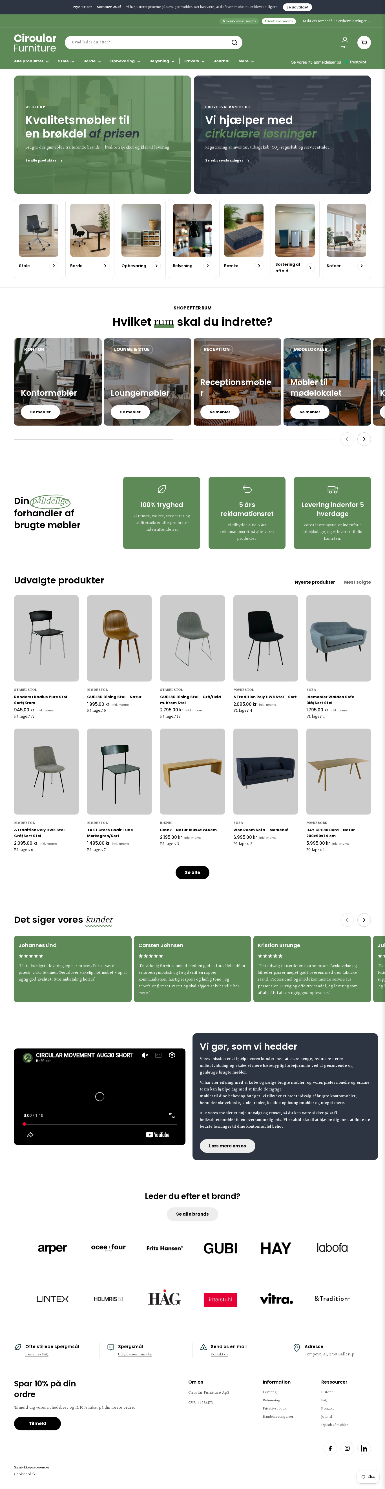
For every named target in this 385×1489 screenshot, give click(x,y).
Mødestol (97, 690)
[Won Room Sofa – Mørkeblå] (265, 772)
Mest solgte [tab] (357, 582)
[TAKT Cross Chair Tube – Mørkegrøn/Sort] (119, 772)
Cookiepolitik (25, 1474)
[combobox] (153, 42)
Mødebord (317, 823)
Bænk (166, 823)
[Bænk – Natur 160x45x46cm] (192, 772)
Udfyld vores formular (135, 1354)
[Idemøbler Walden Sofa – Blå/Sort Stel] (338, 638)
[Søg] (234, 42)
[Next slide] (364, 439)
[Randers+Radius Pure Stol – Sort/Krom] (46, 638)
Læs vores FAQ (36, 1354)
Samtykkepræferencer (31, 1467)
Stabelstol (25, 690)
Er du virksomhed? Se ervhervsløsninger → (337, 21)
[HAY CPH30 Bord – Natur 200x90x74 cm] (338, 772)
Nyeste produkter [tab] (315, 582)
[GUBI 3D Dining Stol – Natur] (119, 638)
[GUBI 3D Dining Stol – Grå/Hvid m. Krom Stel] (192, 638)
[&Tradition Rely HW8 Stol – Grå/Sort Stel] (46, 772)
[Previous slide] (347, 439)
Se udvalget (297, 7)
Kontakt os (219, 1354)
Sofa (311, 690)
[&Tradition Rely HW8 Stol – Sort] (265, 638)
